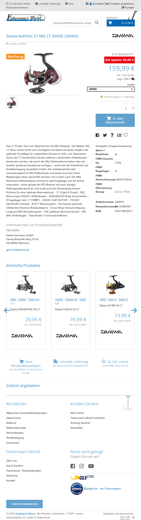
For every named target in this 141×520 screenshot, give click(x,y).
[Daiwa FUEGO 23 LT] (70, 284)
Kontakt (10, 480)
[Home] (25, 17)
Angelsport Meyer (25, 513)
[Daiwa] (123, 35)
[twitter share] (105, 135)
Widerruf (11, 422)
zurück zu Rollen (17, 43)
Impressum (12, 442)
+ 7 (12, 303)
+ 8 (57, 303)
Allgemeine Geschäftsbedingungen (26, 412)
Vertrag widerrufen (24, 504)
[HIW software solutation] (125, 517)
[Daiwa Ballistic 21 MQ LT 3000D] (42, 72)
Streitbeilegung (15, 437)
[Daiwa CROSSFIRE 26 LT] (25, 284)
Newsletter (76, 427)
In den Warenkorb (115, 120)
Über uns (11, 460)
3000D (93, 89)
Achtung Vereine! (80, 422)
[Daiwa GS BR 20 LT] (115, 284)
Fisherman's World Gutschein (87, 417)
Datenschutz (13, 417)
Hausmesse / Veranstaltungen (23, 470)
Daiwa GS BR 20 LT (111, 305)
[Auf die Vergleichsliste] (120, 135)
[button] (6, 310)
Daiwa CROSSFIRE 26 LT (25, 309)
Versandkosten (15, 432)
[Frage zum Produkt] (112, 135)
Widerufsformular (16, 427)
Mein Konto (77, 412)
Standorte (12, 475)
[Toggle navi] (87, 4)
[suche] (97, 22)
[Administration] (133, 517)
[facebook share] (97, 135)
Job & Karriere (14, 465)
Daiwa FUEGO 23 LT (67, 309)
